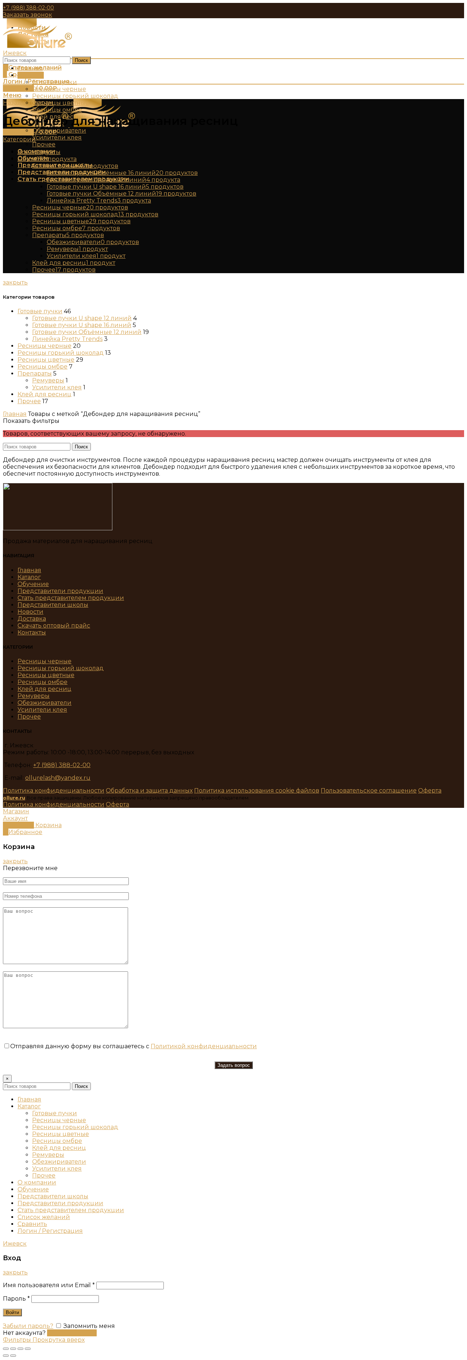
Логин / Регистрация (50, 1230)
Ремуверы (48, 380)
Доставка (32, 618)
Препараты (35, 373)
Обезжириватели (45, 702)
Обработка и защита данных (149, 790)
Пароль (16, 1298)
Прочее (29, 401)
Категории (19, 139)
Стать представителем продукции (71, 597)
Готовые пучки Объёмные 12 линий (87, 332)
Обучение (33, 584)
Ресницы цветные (46, 359)
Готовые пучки (40, 311)
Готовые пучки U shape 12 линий (82, 318)
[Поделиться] (13, 1349)
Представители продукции (60, 590)
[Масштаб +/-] (28, 1349)
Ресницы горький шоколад (61, 352)
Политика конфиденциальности (53, 790)
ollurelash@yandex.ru (57, 777)
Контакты (32, 632)
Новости (30, 611)
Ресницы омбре (42, 366)
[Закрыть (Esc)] (6, 1349)
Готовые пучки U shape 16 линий (81, 325)
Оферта (429, 790)
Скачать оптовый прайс (54, 625)
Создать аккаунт (72, 1332)
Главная (15, 413)
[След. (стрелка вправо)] (13, 1356)
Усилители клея (57, 387)
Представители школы (53, 604)
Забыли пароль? (28, 1325)
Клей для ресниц (45, 394)
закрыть (15, 282)
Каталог (29, 577)
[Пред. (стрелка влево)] (6, 1356)
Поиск (81, 60)
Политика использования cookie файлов (256, 790)
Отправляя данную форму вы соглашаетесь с (133, 1046)
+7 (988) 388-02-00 (28, 7)
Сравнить (32, 1224)
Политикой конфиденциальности (204, 1046)
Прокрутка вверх (58, 1339)
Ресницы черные (45, 345)
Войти (12, 1312)
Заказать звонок (27, 14)
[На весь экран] (20, 1349)
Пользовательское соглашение (369, 790)
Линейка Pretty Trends (67, 338)
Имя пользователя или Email (49, 1285)
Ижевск (15, 53)
